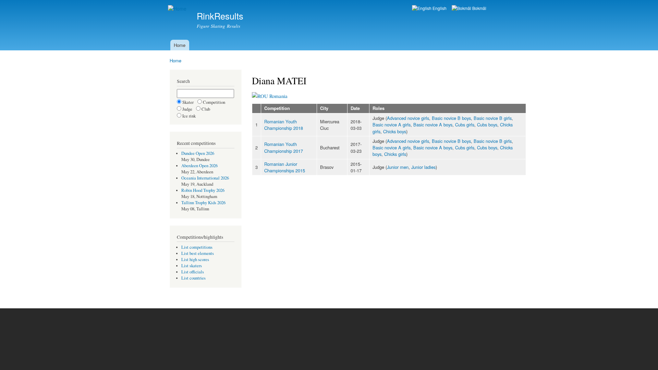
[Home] (178, 8)
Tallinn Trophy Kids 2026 (203, 203)
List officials (192, 272)
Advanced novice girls (408, 118)
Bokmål (478, 8)
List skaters (191, 266)
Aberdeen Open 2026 (199, 166)
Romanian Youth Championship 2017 (283, 147)
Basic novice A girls (392, 124)
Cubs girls (464, 124)
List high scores (195, 259)
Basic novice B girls (493, 118)
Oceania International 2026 (205, 178)
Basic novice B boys (451, 118)
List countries (193, 278)
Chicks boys (394, 131)
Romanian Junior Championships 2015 (284, 167)
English (439, 8)
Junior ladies (423, 167)
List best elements (197, 253)
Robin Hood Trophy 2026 (202, 190)
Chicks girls (395, 154)
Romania (278, 95)
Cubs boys (487, 124)
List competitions (196, 247)
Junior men (398, 167)
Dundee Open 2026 (197, 153)
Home (179, 45)
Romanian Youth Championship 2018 (283, 124)
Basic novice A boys (432, 124)
